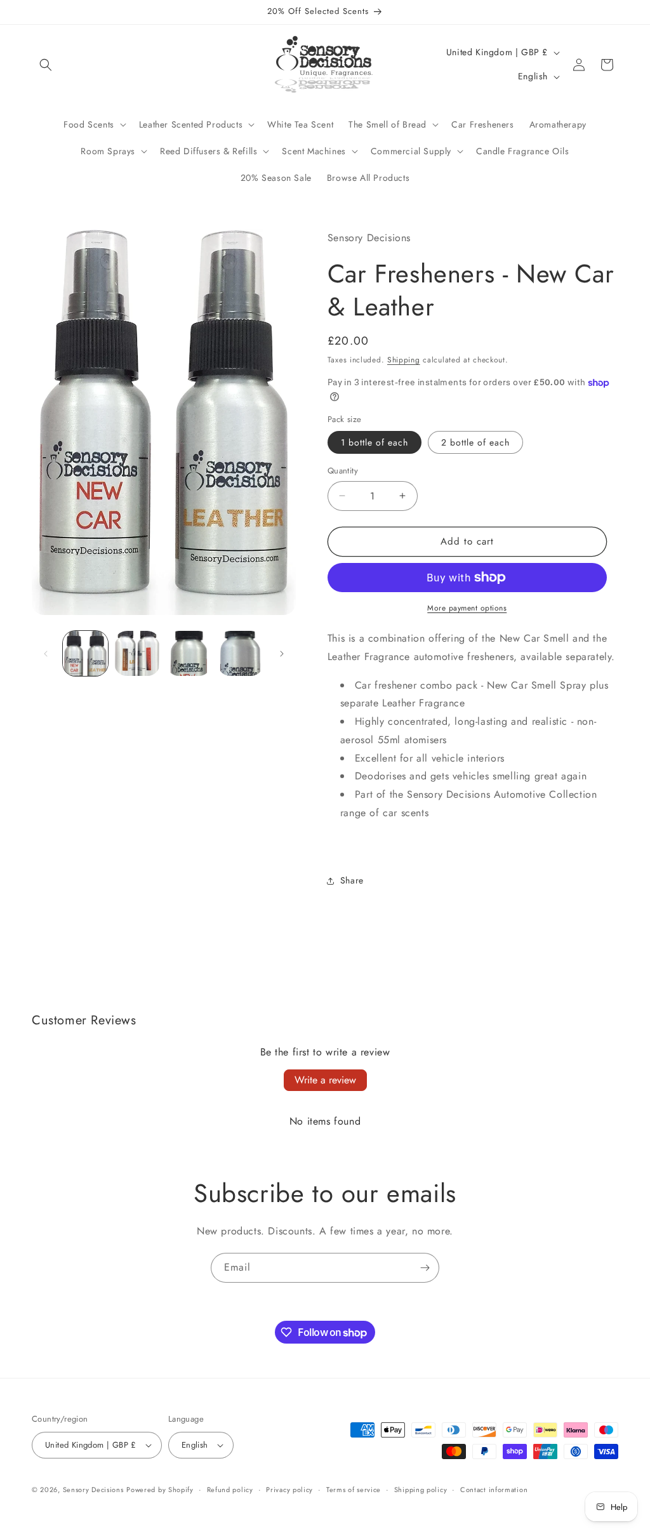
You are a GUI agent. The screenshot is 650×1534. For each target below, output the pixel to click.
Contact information (493, 1489)
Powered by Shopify (160, 1489)
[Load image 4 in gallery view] (240, 653)
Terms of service (353, 1489)
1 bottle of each (374, 442)
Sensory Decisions (93, 1489)
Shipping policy (421, 1489)
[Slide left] (46, 654)
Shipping (403, 360)
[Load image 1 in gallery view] (85, 653)
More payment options (467, 608)
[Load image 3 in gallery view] (188, 653)
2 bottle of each (475, 442)
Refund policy (230, 1489)
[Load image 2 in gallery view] (136, 653)
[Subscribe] (425, 1268)
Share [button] (352, 880)
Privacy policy (289, 1489)
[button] (46, 65)
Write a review (325, 1080)
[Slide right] (282, 654)
